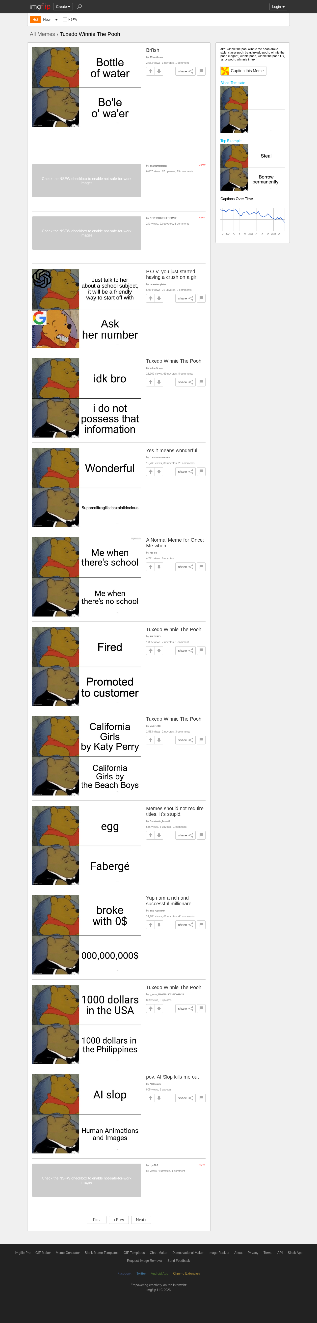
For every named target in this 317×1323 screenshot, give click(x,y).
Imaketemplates (158, 284)
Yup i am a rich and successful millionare (168, 900)
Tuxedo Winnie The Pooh (173, 361)
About (238, 1253)
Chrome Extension (186, 1273)
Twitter (141, 1273)
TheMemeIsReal (158, 165)
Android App (159, 1273)
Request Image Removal (144, 1261)
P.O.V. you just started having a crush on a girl (171, 274)
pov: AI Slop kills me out (172, 1077)
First (97, 1220)
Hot (35, 19)
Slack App (295, 1253)
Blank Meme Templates (102, 1253)
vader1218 (155, 726)
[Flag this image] (201, 71)
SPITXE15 (155, 636)
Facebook (124, 1273)
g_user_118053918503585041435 (167, 994)
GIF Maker (43, 1253)
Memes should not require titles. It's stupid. (175, 811)
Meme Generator (68, 1253)
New (47, 19)
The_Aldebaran (157, 910)
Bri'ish (152, 50)
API (280, 1253)
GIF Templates (134, 1253)
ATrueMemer (156, 57)
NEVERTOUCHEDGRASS (163, 218)
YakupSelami (156, 368)
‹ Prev (119, 1220)
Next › (141, 1220)
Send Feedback (178, 1261)
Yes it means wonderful (171, 450)
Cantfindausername (160, 457)
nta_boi (153, 552)
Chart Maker (158, 1253)
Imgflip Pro (22, 1253)
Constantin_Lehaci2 (160, 821)
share (182, 71)
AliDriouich (155, 1084)
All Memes (42, 34)
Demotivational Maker (188, 1253)
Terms (268, 1253)
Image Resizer (219, 1253)
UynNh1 (154, 1165)
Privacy (253, 1253)
